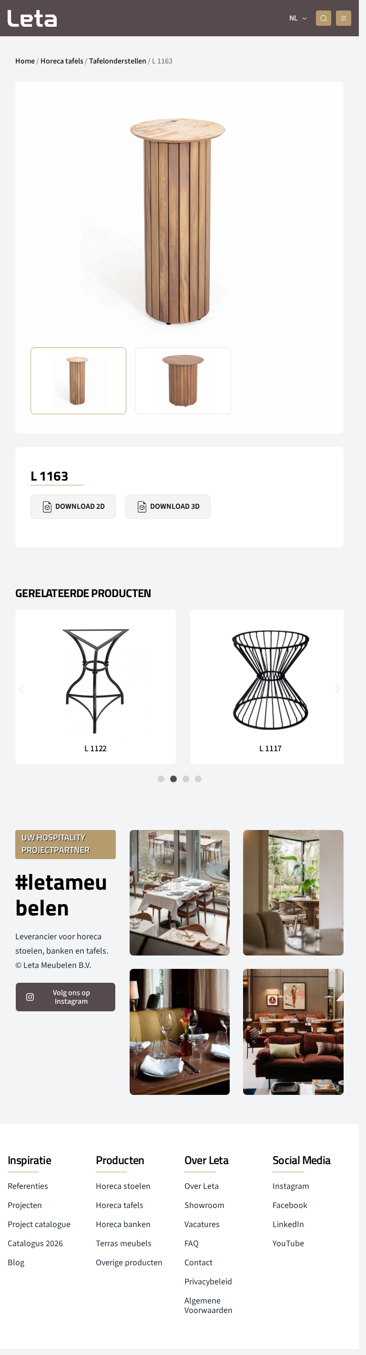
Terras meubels (124, 1244)
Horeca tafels (62, 61)
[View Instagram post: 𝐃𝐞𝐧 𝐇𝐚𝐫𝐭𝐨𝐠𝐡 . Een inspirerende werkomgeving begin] (293, 1031)
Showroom (204, 1205)
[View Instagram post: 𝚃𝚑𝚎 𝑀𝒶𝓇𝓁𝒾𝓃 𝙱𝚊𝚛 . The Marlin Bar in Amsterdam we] (180, 1031)
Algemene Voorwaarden (208, 1305)
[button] (314, 221)
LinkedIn (288, 1224)
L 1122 (94, 749)
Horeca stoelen (123, 1186)
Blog (16, 1263)
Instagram (291, 1186)
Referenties (28, 1186)
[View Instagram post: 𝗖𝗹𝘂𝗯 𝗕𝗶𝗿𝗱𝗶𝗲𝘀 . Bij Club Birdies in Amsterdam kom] (180, 893)
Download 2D (80, 506)
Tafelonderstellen (117, 61)
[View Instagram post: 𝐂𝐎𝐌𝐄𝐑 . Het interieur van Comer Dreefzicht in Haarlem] (293, 893)
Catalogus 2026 (35, 1244)
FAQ (191, 1244)
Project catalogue (39, 1224)
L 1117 (265, 749)
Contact (198, 1263)
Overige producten (129, 1263)
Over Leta (201, 1186)
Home (25, 61)
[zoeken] (323, 18)
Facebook (290, 1205)
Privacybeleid (208, 1282)
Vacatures (202, 1224)
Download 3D (175, 506)
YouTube (288, 1244)
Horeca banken (123, 1224)
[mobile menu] (343, 18)
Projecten (25, 1205)
